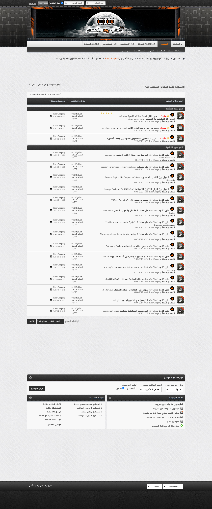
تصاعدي (130, 388)
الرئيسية (48, 485)
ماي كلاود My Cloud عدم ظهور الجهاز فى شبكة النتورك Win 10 (136, 256)
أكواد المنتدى (55, 404)
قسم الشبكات (93, 58)
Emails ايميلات (91, 44)
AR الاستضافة (127, 44)
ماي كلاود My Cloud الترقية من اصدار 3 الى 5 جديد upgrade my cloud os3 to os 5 (140, 156)
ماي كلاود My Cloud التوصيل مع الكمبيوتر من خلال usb (141, 300)
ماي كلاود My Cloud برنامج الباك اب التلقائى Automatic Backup (137, 246)
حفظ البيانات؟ (55, 3)
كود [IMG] (56, 412)
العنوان (180, 101)
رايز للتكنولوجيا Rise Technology (153, 58)
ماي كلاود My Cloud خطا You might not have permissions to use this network (139, 268)
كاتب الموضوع (171, 101)
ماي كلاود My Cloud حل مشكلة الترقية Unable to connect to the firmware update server (140, 223)
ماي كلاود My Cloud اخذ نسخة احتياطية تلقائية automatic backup (136, 311)
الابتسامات (56, 408)
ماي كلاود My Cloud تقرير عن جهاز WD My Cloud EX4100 (140, 200)
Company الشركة (147, 44)
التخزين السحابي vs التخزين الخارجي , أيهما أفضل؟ (133, 139)
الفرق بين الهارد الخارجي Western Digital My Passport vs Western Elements (140, 178)
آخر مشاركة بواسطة (58, 101)
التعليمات (161, 50)
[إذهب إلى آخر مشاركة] (51, 116)
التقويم (151, 50)
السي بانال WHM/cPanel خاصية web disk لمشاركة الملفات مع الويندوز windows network (147, 117)
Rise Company (155, 121)
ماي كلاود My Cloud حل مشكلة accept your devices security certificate (135, 167)
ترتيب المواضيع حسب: (152, 385)
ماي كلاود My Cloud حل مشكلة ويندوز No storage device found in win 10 (137, 235)
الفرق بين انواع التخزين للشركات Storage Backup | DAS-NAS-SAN (136, 189)
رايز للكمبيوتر (119, 58)
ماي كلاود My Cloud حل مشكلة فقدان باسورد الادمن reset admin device (139, 211)
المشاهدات (74, 101)
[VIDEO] (57, 415)
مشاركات (82, 101)
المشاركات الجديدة (175, 50)
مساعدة (32, 3)
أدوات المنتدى (55, 94)
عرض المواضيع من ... (174, 385)
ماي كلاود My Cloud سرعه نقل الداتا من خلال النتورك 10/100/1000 (135, 290)
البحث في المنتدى (38, 94)
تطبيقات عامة (139, 50)
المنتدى (164, 44)
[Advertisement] (106, 70)
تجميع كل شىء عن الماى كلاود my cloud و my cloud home (130, 128)
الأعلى (31, 321)
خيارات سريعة (124, 50)
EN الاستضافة (110, 44)
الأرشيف (39, 485)
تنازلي (119, 388)
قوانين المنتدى (54, 424)
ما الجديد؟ (178, 44)
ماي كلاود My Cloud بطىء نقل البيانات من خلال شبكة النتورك (137, 279)
